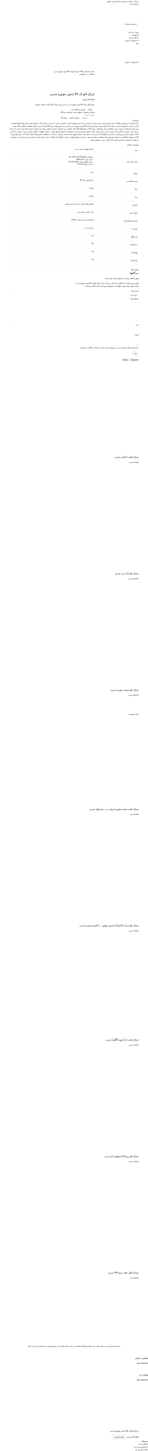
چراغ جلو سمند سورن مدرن (125, 690)
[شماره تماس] (145, 1353)
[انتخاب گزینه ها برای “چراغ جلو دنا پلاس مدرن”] (136, 471)
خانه (92, 71)
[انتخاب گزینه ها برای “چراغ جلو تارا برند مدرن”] (136, 588)
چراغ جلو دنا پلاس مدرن (127, 457)
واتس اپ (143, 1374)
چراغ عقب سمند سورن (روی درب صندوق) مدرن (114, 809)
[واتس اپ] (145, 1369)
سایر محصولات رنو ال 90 (98, 129)
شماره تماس (141, 1358)
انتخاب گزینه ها (119, 1437)
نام (137, 325)
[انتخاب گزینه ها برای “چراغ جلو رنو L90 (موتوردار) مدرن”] (136, 1171)
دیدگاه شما (134, 299)
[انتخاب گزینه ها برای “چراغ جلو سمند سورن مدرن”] (136, 704)
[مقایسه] (136, 452)
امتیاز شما (134, 291)
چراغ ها (88, 71)
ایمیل (136, 335)
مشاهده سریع (136, 477)
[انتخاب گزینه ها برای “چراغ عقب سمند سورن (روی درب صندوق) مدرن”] (136, 824)
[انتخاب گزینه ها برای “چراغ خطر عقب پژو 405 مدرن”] (136, 1287)
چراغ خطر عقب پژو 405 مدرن (123, 1272)
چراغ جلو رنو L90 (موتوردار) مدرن (122, 1156)
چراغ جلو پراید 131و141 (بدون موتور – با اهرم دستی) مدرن (109, 925)
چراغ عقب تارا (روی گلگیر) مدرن (122, 1039)
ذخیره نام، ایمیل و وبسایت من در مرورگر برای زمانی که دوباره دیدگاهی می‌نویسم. (109, 348)
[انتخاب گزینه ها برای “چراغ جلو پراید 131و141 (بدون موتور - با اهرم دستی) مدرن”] (136, 940)
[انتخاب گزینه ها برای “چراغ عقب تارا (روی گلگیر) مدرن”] (136, 1054)
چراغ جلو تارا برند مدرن (127, 573)
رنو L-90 (82, 71)
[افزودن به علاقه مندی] (136, 466)
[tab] (84, 118)
